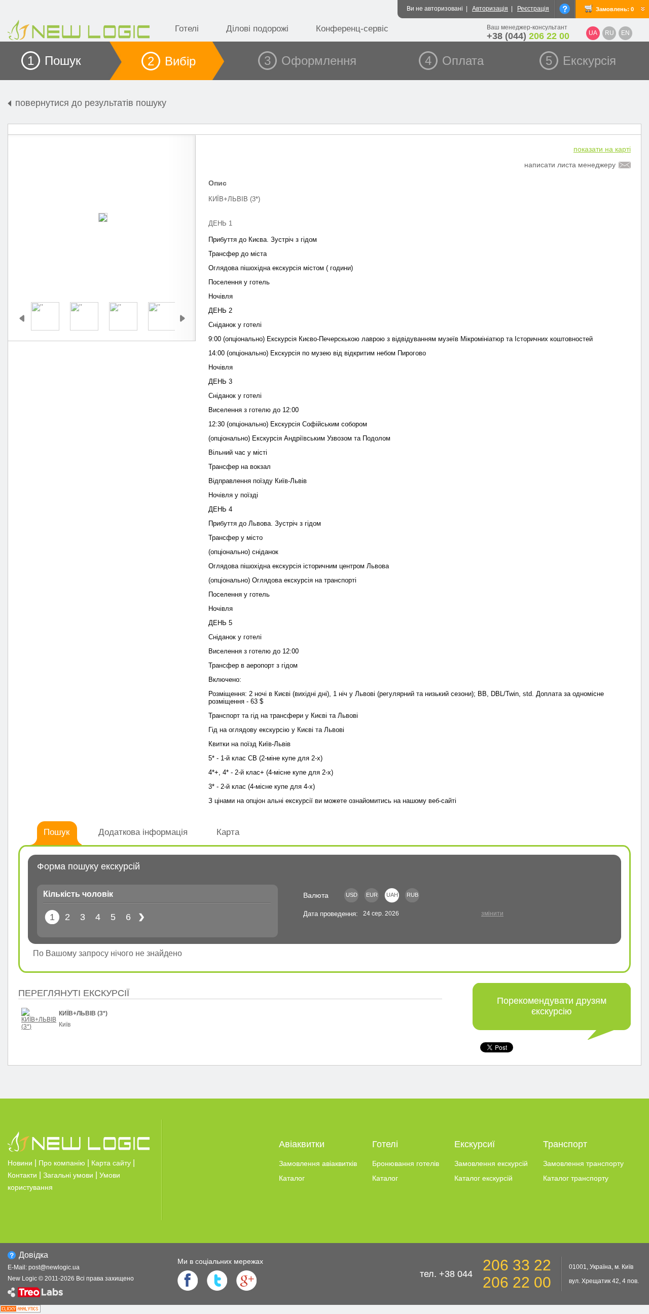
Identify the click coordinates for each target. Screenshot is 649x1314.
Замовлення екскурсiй (491, 1163)
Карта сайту (111, 1163)
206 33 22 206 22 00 (517, 1274)
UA (593, 32)
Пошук (56, 832)
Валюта (316, 895)
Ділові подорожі (257, 28)
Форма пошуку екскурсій (88, 866)
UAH (392, 895)
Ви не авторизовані (435, 8)
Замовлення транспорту (583, 1163)
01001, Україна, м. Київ (601, 1266)
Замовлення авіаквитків (318, 1163)
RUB (412, 895)
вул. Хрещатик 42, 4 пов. (604, 1281)
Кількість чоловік (78, 894)
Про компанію (62, 1163)
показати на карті (602, 149)
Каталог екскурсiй (483, 1178)
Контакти (22, 1175)
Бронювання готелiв (405, 1163)
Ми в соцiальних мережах (220, 1261)
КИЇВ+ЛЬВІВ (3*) (83, 1013)
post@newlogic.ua (54, 1267)
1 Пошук (54, 60)
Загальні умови (68, 1175)
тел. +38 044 (446, 1274)
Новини (20, 1163)
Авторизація (490, 8)
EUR (372, 895)
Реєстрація (533, 8)
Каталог (292, 1178)
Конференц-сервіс (352, 28)
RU (609, 32)
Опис (217, 183)
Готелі (187, 28)
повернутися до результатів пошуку (90, 103)
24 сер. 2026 (381, 913)
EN (625, 32)
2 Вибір (172, 61)
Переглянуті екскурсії (73, 993)
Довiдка (33, 1255)
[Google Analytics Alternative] (20, 1309)
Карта (228, 832)
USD (351, 895)
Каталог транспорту (575, 1178)
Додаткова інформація (143, 832)
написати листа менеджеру (570, 165)
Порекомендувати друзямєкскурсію (551, 1006)
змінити (492, 913)
